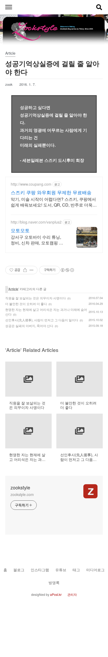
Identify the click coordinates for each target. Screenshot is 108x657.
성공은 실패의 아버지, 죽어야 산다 (29, 325)
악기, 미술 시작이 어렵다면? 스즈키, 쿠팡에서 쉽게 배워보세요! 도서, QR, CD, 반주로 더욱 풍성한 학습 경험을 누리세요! (53, 202)
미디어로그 (95, 569)
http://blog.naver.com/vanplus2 (36, 222)
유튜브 (60, 569)
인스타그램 (40, 569)
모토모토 (20, 230)
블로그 (18, 569)
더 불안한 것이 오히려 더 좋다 (26, 303)
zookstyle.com (22, 494)
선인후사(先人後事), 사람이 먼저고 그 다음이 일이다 (41, 320)
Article (13, 289)
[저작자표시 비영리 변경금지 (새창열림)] (67, 270)
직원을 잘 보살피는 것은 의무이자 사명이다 (35, 298)
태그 (76, 569)
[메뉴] (8, 7)
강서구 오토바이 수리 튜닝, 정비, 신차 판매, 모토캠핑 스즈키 (37, 240)
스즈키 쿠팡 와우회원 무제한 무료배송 (51, 192)
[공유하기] (25, 270)
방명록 (54, 582)
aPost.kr (56, 594)
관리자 (72, 594)
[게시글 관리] (31, 270)
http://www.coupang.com (31, 184)
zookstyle (20, 487)
